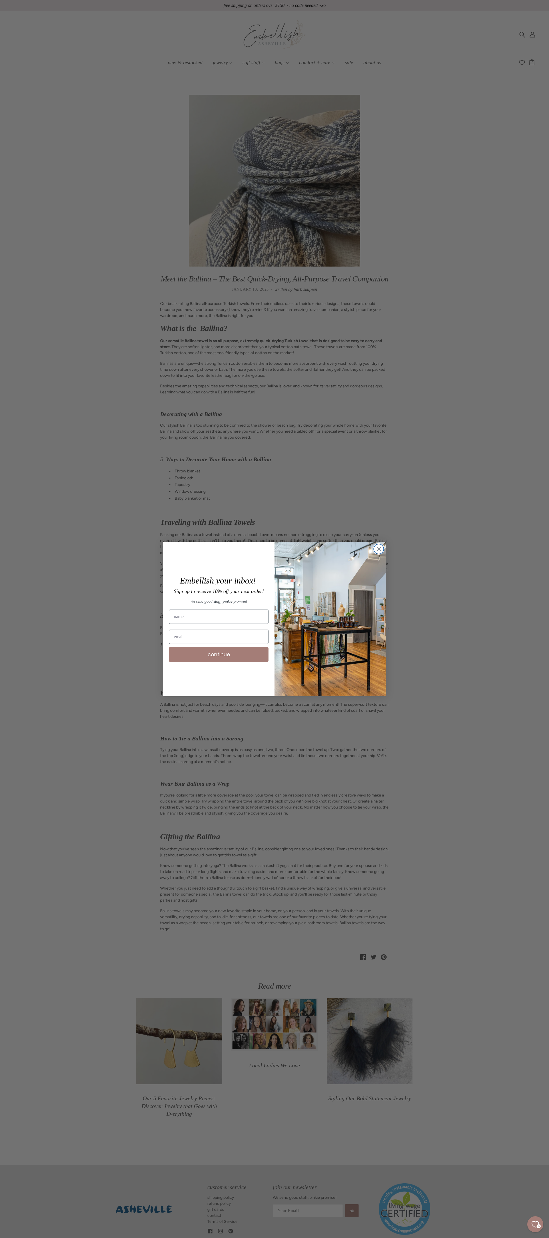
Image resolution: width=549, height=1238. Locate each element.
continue (219, 654)
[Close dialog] (379, 549)
